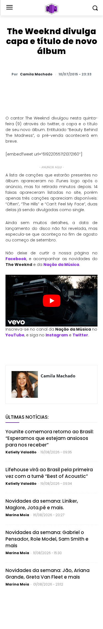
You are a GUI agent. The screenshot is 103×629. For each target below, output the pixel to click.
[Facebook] (53, 88)
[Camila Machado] (25, 384)
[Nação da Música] (51, 9)
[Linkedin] (78, 88)
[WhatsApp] (28, 88)
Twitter (80, 335)
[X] (40, 88)
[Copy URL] (91, 88)
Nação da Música (61, 264)
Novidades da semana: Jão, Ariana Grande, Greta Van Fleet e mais (47, 573)
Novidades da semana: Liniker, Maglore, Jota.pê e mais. (41, 504)
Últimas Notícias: (27, 417)
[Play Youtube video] (51, 300)
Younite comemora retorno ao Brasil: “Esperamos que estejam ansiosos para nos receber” (49, 438)
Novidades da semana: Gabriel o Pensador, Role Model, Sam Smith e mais (46, 539)
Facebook (15, 259)
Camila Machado (36, 74)
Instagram (57, 335)
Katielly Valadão (21, 452)
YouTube (14, 335)
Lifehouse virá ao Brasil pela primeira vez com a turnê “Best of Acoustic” (49, 473)
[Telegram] (66, 88)
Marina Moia (17, 515)
